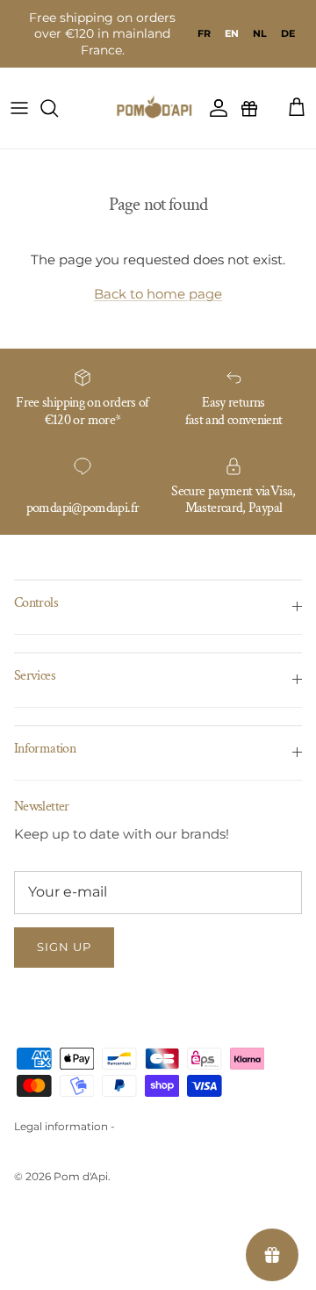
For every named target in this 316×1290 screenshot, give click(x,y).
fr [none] (204, 33)
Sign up (64, 947)
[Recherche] (58, 108)
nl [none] (260, 33)
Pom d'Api (81, 1176)
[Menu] (19, 108)
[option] (204, 33)
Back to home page (158, 293)
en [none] (232, 33)
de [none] (288, 33)
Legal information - (64, 1126)
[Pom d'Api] (158, 108)
